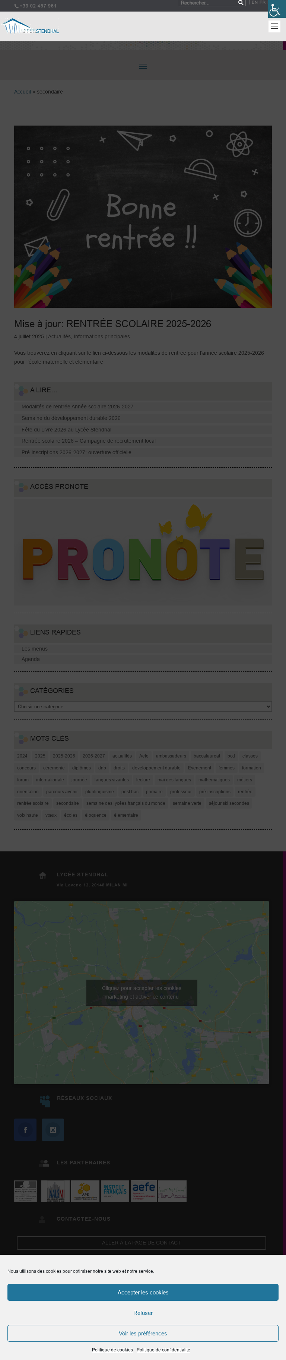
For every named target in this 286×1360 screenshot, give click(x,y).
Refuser (143, 1313)
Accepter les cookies (143, 1292)
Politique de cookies (112, 1350)
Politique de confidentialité (163, 1350)
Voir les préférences (143, 1333)
